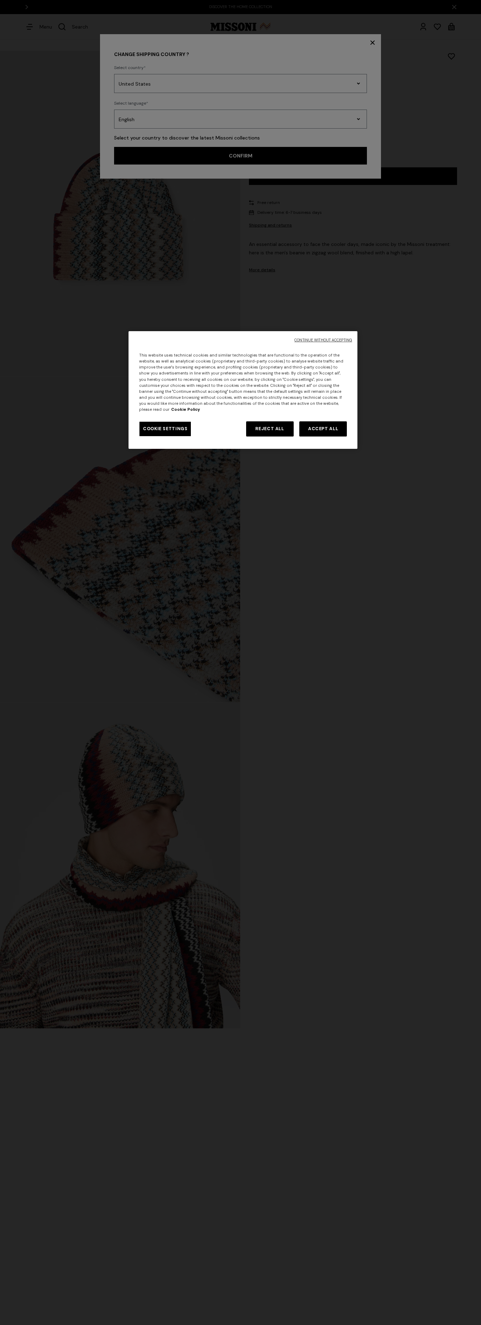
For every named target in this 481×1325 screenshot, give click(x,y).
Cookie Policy (185, 409)
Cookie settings (165, 429)
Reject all (269, 429)
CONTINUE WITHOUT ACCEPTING (323, 340)
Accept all (323, 429)
